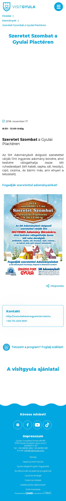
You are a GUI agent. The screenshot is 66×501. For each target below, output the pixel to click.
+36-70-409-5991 (16, 320)
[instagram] (17, 424)
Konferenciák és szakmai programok (33, 471)
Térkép (33, 457)
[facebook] (27, 424)
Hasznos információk (33, 461)
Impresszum (33, 436)
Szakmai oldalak (33, 480)
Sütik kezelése (33, 489)
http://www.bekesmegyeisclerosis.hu (28, 316)
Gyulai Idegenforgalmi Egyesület (33, 466)
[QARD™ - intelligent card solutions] (29, 493)
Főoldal (6, 15)
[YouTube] (37, 424)
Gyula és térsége (33, 475)
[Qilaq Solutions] (48, 493)
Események (9, 20)
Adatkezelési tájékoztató (33, 484)
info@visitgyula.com (34, 450)
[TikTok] (47, 424)
